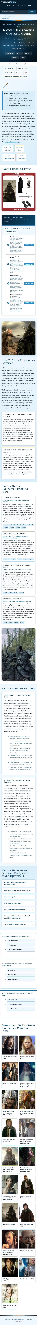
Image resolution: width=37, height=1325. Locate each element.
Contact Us (29, 1319)
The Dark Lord (12, 999)
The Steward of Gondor (15, 1004)
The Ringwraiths (13, 940)
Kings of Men (12, 974)
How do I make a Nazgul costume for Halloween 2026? (18, 883)
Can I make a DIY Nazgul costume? (18, 924)
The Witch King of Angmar (16, 1008)
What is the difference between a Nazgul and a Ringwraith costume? (18, 917)
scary (19, 53)
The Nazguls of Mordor (15, 949)
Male (13, 5)
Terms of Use (18, 1321)
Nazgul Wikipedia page (12, 142)
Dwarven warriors (13, 979)
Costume (8, 2)
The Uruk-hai (12, 945)
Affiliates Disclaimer (18, 1319)
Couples (23, 5)
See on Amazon (29, 244)
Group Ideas (8, 72)
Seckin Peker (6, 18)
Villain (15, 57)
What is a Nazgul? (18, 897)
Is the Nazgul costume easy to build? (18, 909)
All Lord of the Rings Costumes (15, 76)
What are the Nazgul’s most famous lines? (18, 890)
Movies (9, 64)
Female (8, 5)
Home (3, 64)
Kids (18, 5)
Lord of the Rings (16, 64)
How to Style (23, 68)
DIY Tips (18, 72)
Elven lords (11, 970)
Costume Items (9, 68)
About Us (7, 1319)
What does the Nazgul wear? (18, 903)
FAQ (26, 72)
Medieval (10, 53)
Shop (29, 5)
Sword (27, 53)
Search (32, 11)
